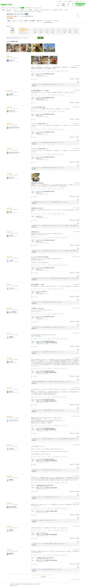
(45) (32, 20)
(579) (48, 20)
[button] (9, 48)
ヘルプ (56, 1)
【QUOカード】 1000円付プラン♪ (42, 291)
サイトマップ (66, 1)
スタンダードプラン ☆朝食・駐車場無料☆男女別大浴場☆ (45, 73)
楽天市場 (77, 1)
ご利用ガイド (60, 1)
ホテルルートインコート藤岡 (17, 14)
